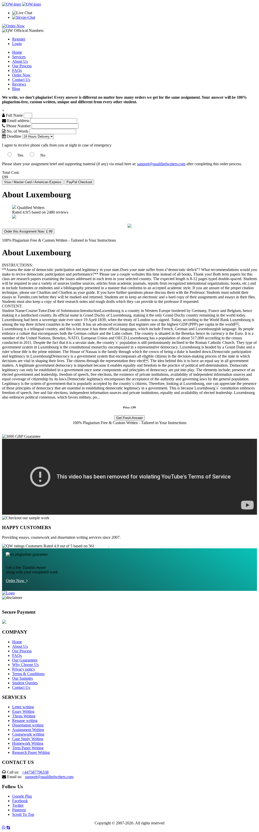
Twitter (18, 805)
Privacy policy (23, 669)
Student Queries (25, 683)
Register (18, 39)
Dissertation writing (28, 725)
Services (19, 57)
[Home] (11, 4)
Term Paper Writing (28, 748)
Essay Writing (23, 711)
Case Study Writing (27, 739)
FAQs (17, 70)
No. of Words (17, 131)
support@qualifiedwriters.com (161, 164)
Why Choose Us (25, 664)
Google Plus (22, 796)
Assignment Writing (28, 729)
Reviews (19, 84)
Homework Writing (27, 743)
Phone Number (18, 126)
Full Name (14, 115)
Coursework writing (28, 734)
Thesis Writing (23, 716)
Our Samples (22, 678)
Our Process (22, 66)
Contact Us (21, 79)
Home (17, 52)
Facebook (20, 801)
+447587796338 (35, 772)
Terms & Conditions (28, 674)
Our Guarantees (24, 660)
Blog (16, 89)
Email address (17, 120)
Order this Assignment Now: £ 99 (28, 231)
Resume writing (24, 720)
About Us (20, 61)
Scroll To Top (23, 814)
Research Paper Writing (31, 752)
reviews (102, 546)
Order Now (21, 75)
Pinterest (19, 810)
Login (17, 43)
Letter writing (23, 707)
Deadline (13, 136)
